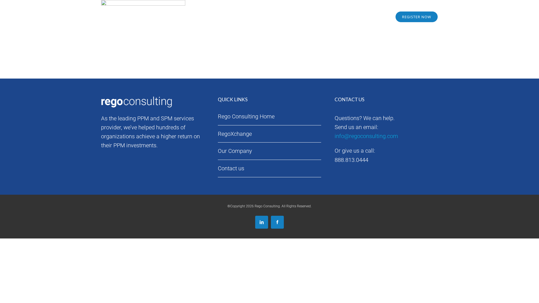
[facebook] (277, 222)
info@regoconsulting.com (366, 136)
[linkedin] (261, 222)
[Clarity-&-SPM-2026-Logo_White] (137, 9)
